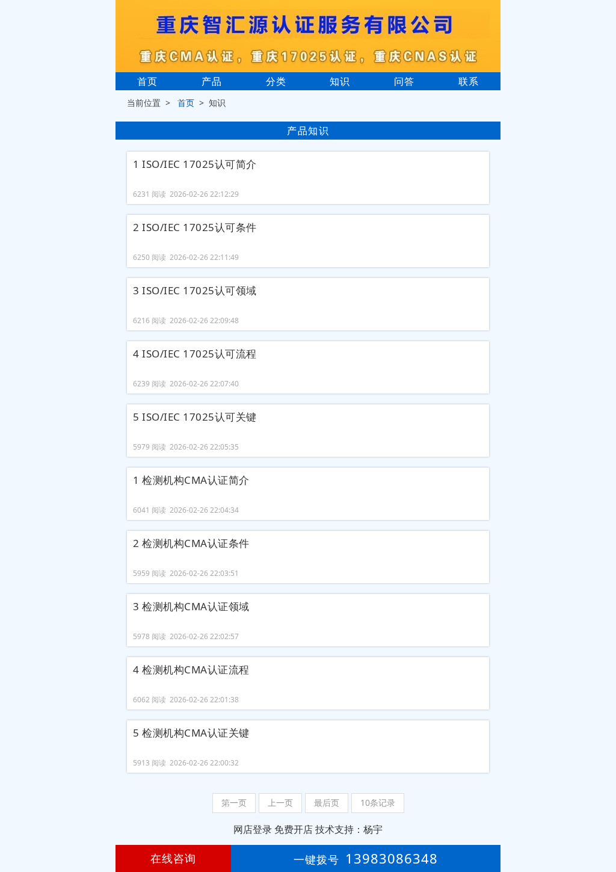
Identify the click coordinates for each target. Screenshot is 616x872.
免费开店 (293, 829)
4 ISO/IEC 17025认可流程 (195, 353)
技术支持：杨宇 (349, 829)
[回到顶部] (600, 826)
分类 (276, 81)
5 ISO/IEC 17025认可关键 (195, 417)
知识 (340, 81)
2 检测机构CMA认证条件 (191, 543)
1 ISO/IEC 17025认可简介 (195, 164)
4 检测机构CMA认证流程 (191, 669)
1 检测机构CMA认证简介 (191, 480)
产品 (212, 81)
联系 (468, 81)
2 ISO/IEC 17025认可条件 (195, 227)
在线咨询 (173, 858)
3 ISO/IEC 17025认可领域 (195, 290)
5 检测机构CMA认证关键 (191, 733)
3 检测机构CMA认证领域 (191, 606)
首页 (147, 81)
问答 (404, 81)
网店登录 (252, 829)
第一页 (234, 802)
